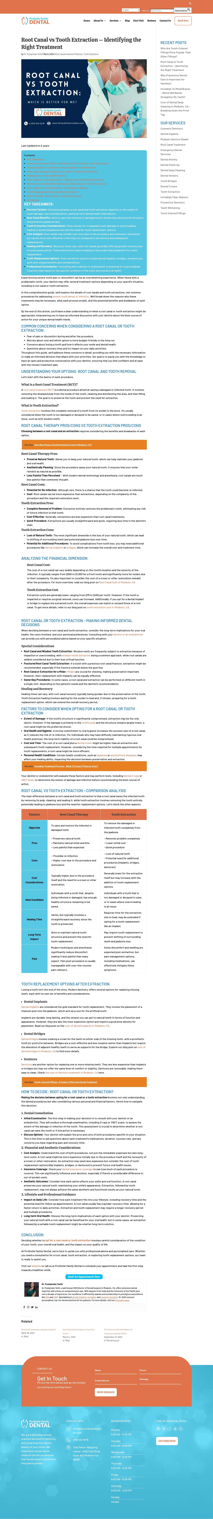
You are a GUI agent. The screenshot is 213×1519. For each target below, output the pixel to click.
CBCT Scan (27, 779)
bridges (71, 547)
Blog (127, 20)
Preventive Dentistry (173, 202)
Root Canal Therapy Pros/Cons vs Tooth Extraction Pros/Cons (62, 171)
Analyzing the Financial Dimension (46, 175)
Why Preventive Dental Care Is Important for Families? (174, 79)
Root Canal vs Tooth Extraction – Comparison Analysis (57, 187)
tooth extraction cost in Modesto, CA (108, 607)
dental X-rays (131, 775)
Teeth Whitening (170, 207)
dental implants (54, 547)
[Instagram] (28, 1307)
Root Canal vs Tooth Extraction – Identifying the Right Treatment (174, 65)
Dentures (26, 1064)
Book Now (183, 20)
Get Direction (167, 1441)
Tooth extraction (31, 410)
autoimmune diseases (123, 755)
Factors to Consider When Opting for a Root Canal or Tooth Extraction (67, 183)
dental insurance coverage (77, 1169)
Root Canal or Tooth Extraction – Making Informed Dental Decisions (65, 179)
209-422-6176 (80, 1439)
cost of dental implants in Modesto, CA (87, 1025)
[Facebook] (24, 1307)
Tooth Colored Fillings (173, 213)
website (36, 1265)
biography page (122, 1300)
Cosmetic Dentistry (172, 128)
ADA (47, 1297)
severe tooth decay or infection (71, 296)
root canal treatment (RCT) (38, 389)
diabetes (102, 755)
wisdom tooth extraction (76, 655)
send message (105, 1392)
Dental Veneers (169, 175)
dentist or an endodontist (128, 634)
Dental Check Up (170, 164)
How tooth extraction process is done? (38, 1329)
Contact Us (165, 20)
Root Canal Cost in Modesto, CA (117, 582)
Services (114, 20)
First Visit (138, 20)
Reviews (151, 20)
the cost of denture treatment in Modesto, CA (71, 1072)
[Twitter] (32, 1307)
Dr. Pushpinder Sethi (33, 54)
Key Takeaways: (36, 159)
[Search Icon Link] (167, 4)
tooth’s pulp (88, 722)
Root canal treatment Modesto (69, 54)
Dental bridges (29, 1039)
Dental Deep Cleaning (173, 170)
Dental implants (30, 1006)
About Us (98, 20)
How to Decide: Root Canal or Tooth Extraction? (54, 195)
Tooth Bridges (169, 181)
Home (87, 20)
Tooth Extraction (91, 54)
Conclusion (33, 200)
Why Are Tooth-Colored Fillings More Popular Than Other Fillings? (176, 52)
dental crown (84, 743)
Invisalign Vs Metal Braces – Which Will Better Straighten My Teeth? (175, 93)
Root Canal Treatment (173, 144)
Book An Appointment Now (84, 1276)
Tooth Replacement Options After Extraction (52, 191)
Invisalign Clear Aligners (174, 197)
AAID (55, 1297)
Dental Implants (170, 133)
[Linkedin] (36, 1307)
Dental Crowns (169, 186)
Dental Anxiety (169, 159)
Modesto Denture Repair (175, 139)
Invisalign (91, 1297)
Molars (71, 671)
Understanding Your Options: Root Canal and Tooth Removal (61, 167)
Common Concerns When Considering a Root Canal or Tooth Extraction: (68, 163)
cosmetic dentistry (109, 1297)
